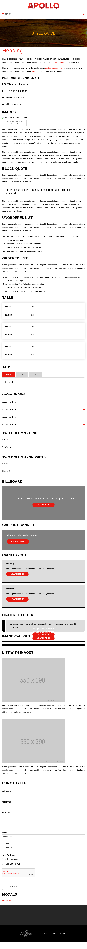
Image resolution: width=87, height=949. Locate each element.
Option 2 (8, 848)
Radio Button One (12, 859)
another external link (53, 68)
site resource (60, 62)
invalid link (36, 71)
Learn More (43, 505)
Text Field (5, 813)
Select (4, 833)
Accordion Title (9, 402)
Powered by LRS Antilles (53, 934)
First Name (6, 791)
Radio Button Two (12, 864)
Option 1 (8, 844)
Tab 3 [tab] (35, 375)
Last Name (6, 802)
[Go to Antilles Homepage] (43, 5)
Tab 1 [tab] (8, 375)
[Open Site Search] (84, 14)
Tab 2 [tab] (21, 375)
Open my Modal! (8, 901)
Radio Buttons (7, 855)
